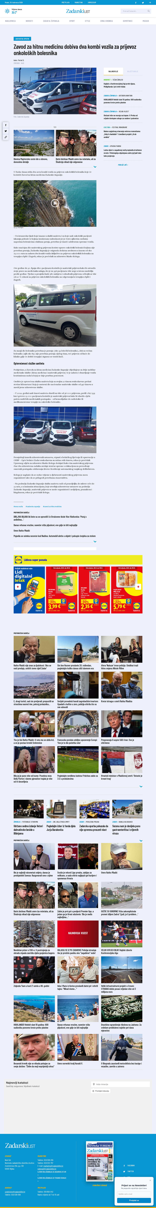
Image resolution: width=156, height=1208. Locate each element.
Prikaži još (122, 165)
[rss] (150, 2)
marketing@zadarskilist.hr (53, 1165)
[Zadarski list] (78, 11)
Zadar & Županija (51, 21)
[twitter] (143, 2)
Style (87, 21)
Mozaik (146, 21)
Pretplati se (134, 1200)
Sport (72, 21)
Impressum (92, 2)
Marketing (79, 2)
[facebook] (136, 2)
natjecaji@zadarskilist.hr (47, 1168)
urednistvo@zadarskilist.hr (15, 1191)
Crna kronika (106, 21)
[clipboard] (6, 137)
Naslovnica (10, 21)
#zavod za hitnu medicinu (52, 506)
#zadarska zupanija (33, 506)
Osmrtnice (128, 21)
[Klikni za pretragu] (148, 11)
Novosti (29, 21)
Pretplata (66, 2)
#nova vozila (18, 506)
